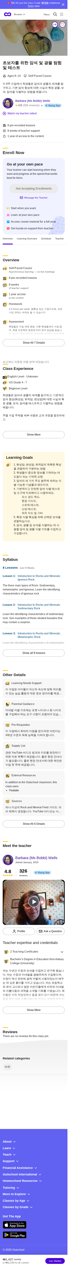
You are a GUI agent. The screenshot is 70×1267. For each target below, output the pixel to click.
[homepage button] (7, 14)
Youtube (14, 790)
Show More (34, 434)
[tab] (8, 239)
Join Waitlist (55, 1261)
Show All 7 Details (34, 342)
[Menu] (61, 14)
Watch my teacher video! (22, 113)
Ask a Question (53, 931)
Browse (18, 14)
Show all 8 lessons (33, 653)
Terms (31, 6)
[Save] (62, 24)
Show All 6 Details (34, 823)
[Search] (55, 14)
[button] (34, 952)
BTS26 (45, 3)
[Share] (55, 24)
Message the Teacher (36, 197)
